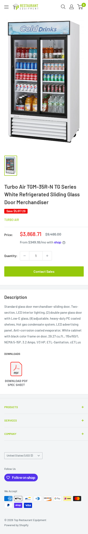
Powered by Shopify (16, 525)
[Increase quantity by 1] (47, 255)
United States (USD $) (20, 455)
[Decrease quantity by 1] (24, 255)
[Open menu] (6, 7)
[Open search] (63, 6)
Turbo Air (11, 220)
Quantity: (10, 256)
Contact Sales (44, 271)
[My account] (71, 6)
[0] (80, 6)
